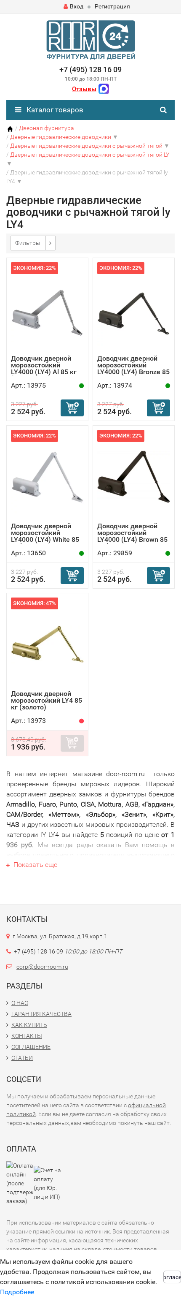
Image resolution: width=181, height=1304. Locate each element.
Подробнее (17, 1292)
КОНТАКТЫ (26, 1035)
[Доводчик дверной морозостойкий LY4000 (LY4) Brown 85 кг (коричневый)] (133, 476)
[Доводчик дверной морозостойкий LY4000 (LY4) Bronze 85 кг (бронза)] (133, 308)
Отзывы (84, 89)
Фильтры (27, 242)
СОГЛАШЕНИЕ (31, 1046)
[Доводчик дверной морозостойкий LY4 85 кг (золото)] (47, 644)
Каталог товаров (54, 110)
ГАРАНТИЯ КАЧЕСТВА (41, 1014)
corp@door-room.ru (42, 966)
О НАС (19, 1003)
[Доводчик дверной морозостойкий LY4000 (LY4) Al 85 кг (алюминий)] (47, 308)
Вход (76, 6)
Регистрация (112, 6)
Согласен (172, 1277)
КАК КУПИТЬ (29, 1024)
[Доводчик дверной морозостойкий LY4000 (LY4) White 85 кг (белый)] (47, 476)
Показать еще (34, 865)
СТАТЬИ (22, 1057)
